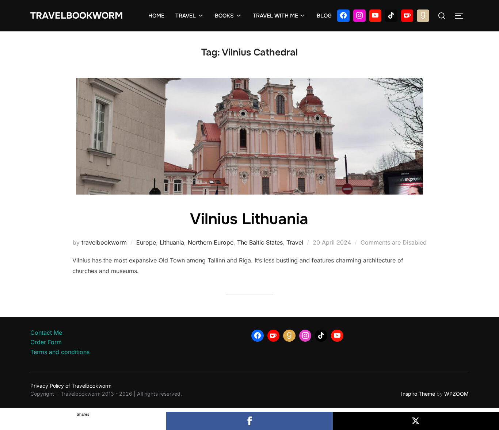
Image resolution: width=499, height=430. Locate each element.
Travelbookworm (76, 16)
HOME (156, 15)
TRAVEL (185, 15)
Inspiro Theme (418, 394)
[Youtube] (375, 16)
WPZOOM (456, 394)
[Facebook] (343, 16)
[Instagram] (359, 16)
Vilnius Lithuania (249, 219)
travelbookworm (104, 242)
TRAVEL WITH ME (275, 15)
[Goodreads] (423, 16)
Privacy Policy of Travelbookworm (70, 386)
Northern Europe (210, 242)
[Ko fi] (407, 16)
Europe (146, 242)
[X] (416, 421)
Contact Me (46, 332)
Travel (294, 242)
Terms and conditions (59, 352)
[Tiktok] (391, 16)
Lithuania (172, 242)
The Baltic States (260, 242)
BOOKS (224, 15)
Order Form (46, 342)
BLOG (324, 15)
